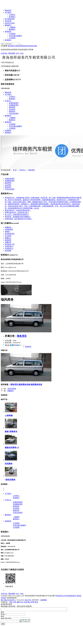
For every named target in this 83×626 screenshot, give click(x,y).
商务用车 (12, 111)
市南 (25, 602)
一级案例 (12, 27)
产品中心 (8, 101)
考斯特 (7, 231)
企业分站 (4, 53)
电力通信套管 (10, 19)
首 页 (15, 170)
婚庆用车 (12, 107)
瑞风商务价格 (24, 384)
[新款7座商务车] (11, 428)
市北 (21, 602)
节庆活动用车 (14, 113)
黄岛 (36, 602)
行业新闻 (12, 34)
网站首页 (8, 10)
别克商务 (8, 250)
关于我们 (8, 12)
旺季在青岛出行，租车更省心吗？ (17, 212)
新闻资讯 (8, 31)
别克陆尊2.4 (9, 248)
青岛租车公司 (12, 46)
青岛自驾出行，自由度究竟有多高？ (18, 210)
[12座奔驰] (11, 412)
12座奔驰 (9, 415)
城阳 (18, 602)
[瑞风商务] (26, 332)
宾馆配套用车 (14, 105)
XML (22, 53)
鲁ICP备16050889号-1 (8, 600)
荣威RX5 (8, 238)
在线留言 (8, 130)
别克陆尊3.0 (9, 246)
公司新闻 (12, 38)
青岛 (11, 602)
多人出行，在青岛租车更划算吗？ (17, 214)
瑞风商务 (8, 240)
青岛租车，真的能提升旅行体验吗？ (18, 217)
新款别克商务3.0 (12, 447)
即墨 (32, 602)
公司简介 (12, 15)
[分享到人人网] (13, 345)
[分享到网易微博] (15, 345)
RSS (17, 53)
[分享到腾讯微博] (10, 345)
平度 (14, 602)
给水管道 (8, 21)
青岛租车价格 (32, 46)
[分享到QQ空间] (6, 345)
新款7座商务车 (11, 431)
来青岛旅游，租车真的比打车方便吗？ (18, 219)
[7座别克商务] (11, 476)
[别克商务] (11, 460)
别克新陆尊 (9, 229)
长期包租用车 (14, 103)
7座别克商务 (11, 389)
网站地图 (11, 53)
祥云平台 (28, 600)
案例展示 (8, 25)
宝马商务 (8, 236)
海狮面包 (8, 227)
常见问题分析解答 (15, 36)
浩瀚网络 (43, 600)
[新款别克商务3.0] (11, 444)
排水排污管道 (10, 23)
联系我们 (12, 17)
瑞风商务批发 (36, 384)
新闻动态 (8, 122)
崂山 (29, 602)
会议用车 (12, 109)
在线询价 (28, 346)
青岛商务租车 (22, 46)
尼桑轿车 (8, 242)
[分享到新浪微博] (8, 345)
